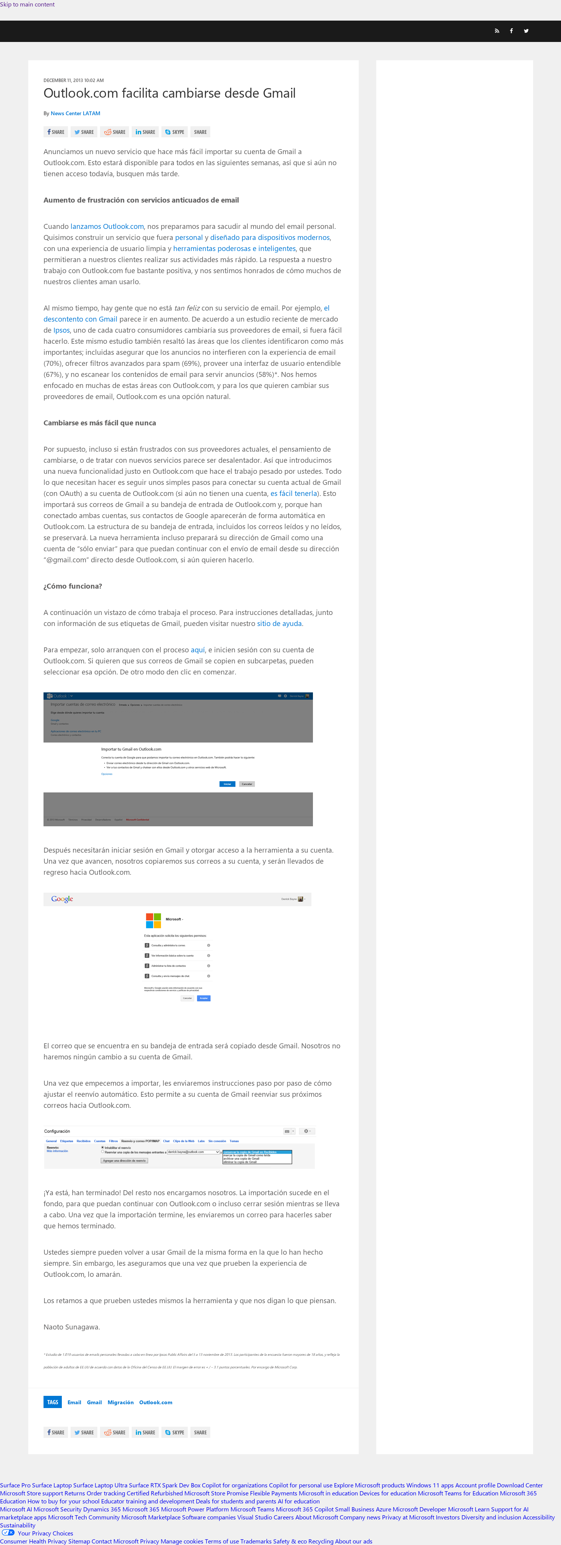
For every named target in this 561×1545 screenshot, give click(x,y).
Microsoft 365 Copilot (305, 1509)
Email (74, 1402)
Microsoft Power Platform (195, 1509)
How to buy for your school (63, 1501)
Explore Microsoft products (369, 1485)
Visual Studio (254, 1517)
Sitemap (79, 1541)
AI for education (299, 1501)
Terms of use (222, 1541)
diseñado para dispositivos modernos (270, 237)
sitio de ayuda (279, 623)
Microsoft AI (16, 1509)
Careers (284, 1517)
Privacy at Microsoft (408, 1517)
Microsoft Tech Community (84, 1517)
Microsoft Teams (252, 1509)
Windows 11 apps (430, 1485)
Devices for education (387, 1493)
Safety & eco (290, 1541)
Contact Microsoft (115, 1541)
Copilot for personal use (300, 1485)
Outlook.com (155, 1402)
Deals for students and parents (236, 1501)
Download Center (520, 1485)
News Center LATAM (75, 113)
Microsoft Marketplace (151, 1517)
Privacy (150, 1541)
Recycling (321, 1541)
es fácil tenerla (294, 493)
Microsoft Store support (31, 1493)
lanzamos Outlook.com (107, 226)
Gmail (94, 1402)
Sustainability (17, 1525)
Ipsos (61, 330)
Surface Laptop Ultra (100, 1485)
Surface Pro (15, 1485)
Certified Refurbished (155, 1493)
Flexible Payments (273, 1493)
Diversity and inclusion (491, 1517)
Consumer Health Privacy (33, 1541)
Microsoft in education (328, 1493)
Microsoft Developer (420, 1509)
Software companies (209, 1517)
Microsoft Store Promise (216, 1493)
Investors (448, 1517)
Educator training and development (147, 1501)
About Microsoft (316, 1517)
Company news (360, 1517)
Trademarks (256, 1541)
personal (189, 237)
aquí (198, 649)
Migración (121, 1402)
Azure (383, 1509)
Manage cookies (182, 1541)
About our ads (353, 1541)
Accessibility (539, 1517)
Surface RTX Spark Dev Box (164, 1485)
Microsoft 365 (141, 1509)
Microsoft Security (58, 1509)
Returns (74, 1493)
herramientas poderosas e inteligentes (234, 248)
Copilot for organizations (235, 1485)
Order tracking (106, 1493)
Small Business (354, 1509)
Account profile (475, 1485)
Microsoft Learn (469, 1509)
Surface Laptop (52, 1485)
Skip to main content (27, 4)
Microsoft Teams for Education (458, 1493)
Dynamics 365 (102, 1509)
